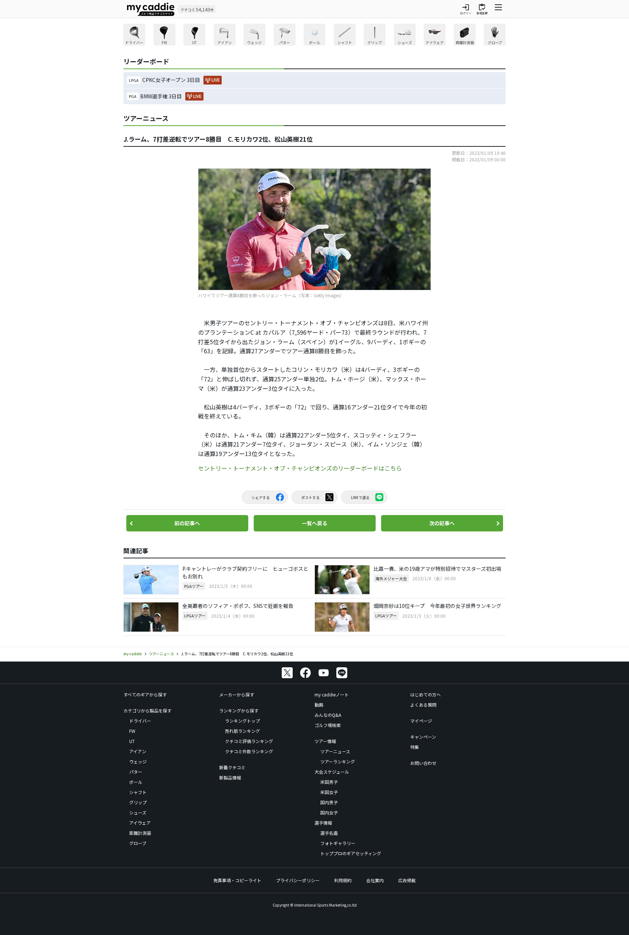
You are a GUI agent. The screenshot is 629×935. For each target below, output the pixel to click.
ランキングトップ (242, 721)
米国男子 (329, 782)
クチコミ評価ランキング (249, 741)
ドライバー (140, 721)
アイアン (137, 751)
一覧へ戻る (314, 523)
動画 (318, 705)
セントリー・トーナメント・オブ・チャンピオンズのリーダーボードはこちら (300, 468)
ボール (135, 782)
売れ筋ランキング (242, 731)
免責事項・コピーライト (237, 880)
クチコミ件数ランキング (249, 751)
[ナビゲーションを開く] (498, 9)
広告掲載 (407, 880)
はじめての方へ (425, 694)
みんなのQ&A (327, 715)
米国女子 (329, 792)
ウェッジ (138, 761)
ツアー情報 (325, 741)
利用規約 (343, 880)
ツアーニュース (335, 751)
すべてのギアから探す (145, 694)
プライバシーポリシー (298, 880)
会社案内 (375, 880)
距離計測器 (140, 833)
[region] (314, 35)
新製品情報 (230, 777)
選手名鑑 (329, 833)
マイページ (421, 721)
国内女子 (329, 812)
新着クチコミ (232, 767)
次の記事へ (442, 523)
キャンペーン (423, 737)
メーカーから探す (236, 694)
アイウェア (140, 823)
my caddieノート (331, 694)
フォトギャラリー (337, 843)
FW (132, 731)
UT (132, 741)
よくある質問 (423, 705)
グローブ (137, 843)
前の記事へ (187, 523)
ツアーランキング (337, 761)
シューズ (137, 812)
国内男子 (329, 802)
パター (135, 772)
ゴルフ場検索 (327, 725)
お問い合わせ (423, 763)
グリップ (138, 802)
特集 (414, 747)
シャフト (138, 792)
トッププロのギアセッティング (350, 853)
